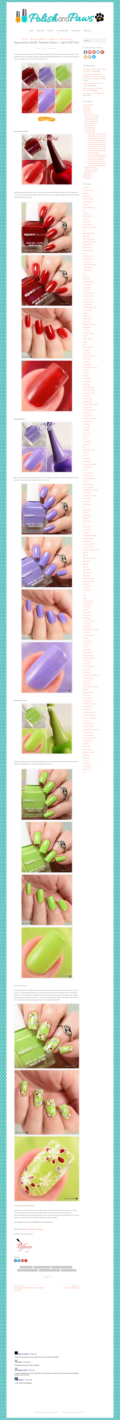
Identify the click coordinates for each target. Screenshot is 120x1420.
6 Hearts (85, 187)
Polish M (85, 609)
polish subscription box (61, 1267)
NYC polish (86, 584)
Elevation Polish (87, 338)
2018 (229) (88, 111)
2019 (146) (88, 108)
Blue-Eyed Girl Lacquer (89, 242)
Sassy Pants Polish (88, 666)
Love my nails (87, 501)
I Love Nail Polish (88, 415)
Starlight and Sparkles (89, 704)
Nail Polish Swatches (38, 39)
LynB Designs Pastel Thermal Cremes (94, 93)
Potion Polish (87, 624)
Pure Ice (85, 647)
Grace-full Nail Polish (89, 390)
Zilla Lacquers (87, 769)
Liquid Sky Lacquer (88, 484)
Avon (84, 210)
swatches (40, 30)
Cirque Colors (87, 287)
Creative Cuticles (88, 301)
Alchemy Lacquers (88, 199)
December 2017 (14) (92, 115)
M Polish (85, 512)
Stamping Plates (88, 701)
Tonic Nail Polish (88, 732)
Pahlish (85, 598)
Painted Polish (87, 604)
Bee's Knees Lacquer (89, 227)
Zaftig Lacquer (87, 766)
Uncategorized (66, 39)
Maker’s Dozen (87, 515)
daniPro (85, 313)
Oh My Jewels (87, 589)
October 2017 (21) (91, 119)
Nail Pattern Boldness (89, 558)
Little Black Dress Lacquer (90, 490)
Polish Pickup (87, 618)
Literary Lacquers (88, 487)
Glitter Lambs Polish (89, 387)
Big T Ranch (86, 236)
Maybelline (86, 518)
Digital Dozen (87, 327)
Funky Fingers (87, 364)
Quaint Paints (87, 649)
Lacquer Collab (87, 461)
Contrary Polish (87, 299)
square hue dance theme (27, 1270)
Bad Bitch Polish (88, 216)
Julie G (85, 438)
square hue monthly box (49, 1270)
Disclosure (76, 30)
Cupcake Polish (87, 304)
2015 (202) (88, 176)
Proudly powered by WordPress (46, 1412)
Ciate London (87, 284)
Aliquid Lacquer (87, 202)
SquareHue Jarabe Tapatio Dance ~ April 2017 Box (102, 155)
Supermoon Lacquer (89, 712)
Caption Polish (87, 270)
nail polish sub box (42, 1267)
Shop (24, 1229)
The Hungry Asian (88, 723)
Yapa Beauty (86, 758)
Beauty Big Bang (88, 224)
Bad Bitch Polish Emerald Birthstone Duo (100, 140)
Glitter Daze (86, 384)
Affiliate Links (87, 196)
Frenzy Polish (87, 358)
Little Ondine (87, 492)
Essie (84, 344)
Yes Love (85, 761)
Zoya (84, 772)
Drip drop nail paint (88, 333)
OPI (84, 592)
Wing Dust (86, 755)
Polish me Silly (87, 612)
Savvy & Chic (87, 669)
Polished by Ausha (88, 621)
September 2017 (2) (92, 121)
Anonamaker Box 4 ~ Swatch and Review (100, 136)
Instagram (39, 1229)
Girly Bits (85, 373)
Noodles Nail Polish (88, 581)
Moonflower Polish (88, 538)
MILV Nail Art (87, 527)
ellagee (85, 341)
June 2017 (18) (90, 127)
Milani (84, 524)
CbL (84, 273)
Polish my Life (87, 615)
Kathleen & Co (87, 441)
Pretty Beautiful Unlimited (90, 629)
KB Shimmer (86, 444)
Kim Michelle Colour (89, 450)
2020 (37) (87, 106)
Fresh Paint (86, 361)
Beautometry (87, 222)
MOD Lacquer (87, 530)
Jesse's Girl (86, 427)
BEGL (84, 230)
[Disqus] (47, 1323)
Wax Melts (86, 743)
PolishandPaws (52, 48)
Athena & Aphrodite (89, 207)
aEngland (85, 193)
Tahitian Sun (86, 721)
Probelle (85, 638)
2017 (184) (88, 113)
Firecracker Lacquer (88, 356)
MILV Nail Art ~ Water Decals (96, 159)
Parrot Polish (87, 607)
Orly (84, 595)
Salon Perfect (87, 664)
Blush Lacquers (87, 247)
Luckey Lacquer (87, 504)
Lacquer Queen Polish (89, 464)
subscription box (69, 1270)
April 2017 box (26, 1267)
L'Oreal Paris (86, 458)
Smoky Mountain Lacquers (90, 686)
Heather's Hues (87, 398)
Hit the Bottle (87, 407)
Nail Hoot (85, 555)
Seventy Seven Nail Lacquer (91, 675)
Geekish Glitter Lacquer (90, 367)
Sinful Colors (86, 681)
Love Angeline (87, 498)
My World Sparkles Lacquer (91, 550)
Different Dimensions (89, 324)
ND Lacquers (87, 569)
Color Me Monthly (88, 293)
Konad (85, 455)
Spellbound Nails (88, 692)
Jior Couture (86, 433)
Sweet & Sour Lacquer (89, 718)
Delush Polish (87, 321)
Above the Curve (88, 190)
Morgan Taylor (87, 541)
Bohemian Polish (88, 250)
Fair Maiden (86, 350)
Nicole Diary (86, 575)
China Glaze (86, 279)
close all (91, 104)
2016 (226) (88, 174)
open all (85, 104)
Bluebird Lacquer (88, 244)
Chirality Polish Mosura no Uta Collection (100, 148)
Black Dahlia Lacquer (89, 239)
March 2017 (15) (91, 167)
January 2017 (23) (91, 171)
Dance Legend (87, 310)
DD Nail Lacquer (87, 319)
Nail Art (50, 30)
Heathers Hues (87, 401)
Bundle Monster (88, 259)
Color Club (86, 290)
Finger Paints (87, 353)
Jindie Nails (86, 430)
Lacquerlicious (87, 467)
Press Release (87, 627)
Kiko (84, 447)
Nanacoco (86, 567)
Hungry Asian (87, 413)
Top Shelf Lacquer (88, 735)
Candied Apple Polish (89, 264)
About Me (87, 30)
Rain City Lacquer (88, 655)
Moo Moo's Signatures (89, 535)
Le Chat (85, 470)
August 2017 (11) (91, 123)
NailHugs (85, 564)
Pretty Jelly (86, 632)
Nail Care (85, 552)
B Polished (86, 213)
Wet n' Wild (86, 746)
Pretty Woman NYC (89, 635)
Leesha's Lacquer (88, 473)
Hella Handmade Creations (91, 404)
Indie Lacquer (87, 421)
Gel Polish (86, 370)
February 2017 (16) (91, 169)
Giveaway (86, 376)
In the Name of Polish (89, 418)
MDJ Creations (87, 521)
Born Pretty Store (88, 256)
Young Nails (86, 763)
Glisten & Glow (87, 381)
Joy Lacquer (86, 435)
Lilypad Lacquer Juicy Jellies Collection (99, 142)
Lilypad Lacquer (87, 475)
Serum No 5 (86, 672)
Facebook (31, 1229)
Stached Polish (87, 698)
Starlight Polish (87, 706)
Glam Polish (86, 378)
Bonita (85, 253)
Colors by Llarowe (88, 296)
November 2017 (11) (92, 117)
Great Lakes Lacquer (89, 393)
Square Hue (53, 39)
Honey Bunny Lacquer (89, 410)
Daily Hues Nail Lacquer (90, 307)
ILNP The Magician (93, 153)
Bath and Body (62, 30)
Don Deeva (86, 330)
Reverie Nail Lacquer (89, 658)
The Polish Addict (88, 726)
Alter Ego (86, 204)
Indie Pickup (86, 424)
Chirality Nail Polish (88, 281)
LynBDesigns (87, 510)
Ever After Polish (88, 347)
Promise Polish (87, 641)
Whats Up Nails (87, 749)
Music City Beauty (88, 547)
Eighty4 (85, 336)
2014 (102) (88, 178)
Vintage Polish (87, 741)
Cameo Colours (87, 261)
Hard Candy (86, 396)
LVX (84, 507)
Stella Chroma (87, 709)
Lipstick (85, 481)
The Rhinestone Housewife (91, 729)
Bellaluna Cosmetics (89, 233)
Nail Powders (87, 561)
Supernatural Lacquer (89, 715)
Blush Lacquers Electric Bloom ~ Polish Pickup (101, 144)
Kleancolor (86, 453)
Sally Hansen (86, 661)
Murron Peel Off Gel (89, 544)
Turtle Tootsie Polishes (90, 738)
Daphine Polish (87, 316)
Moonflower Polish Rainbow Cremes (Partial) (29, 1288)
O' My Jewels (87, 587)
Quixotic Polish (87, 652)
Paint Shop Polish (88, 601)
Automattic (80, 1412)
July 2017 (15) (90, 125)
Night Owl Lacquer (88, 578)
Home (31, 30)
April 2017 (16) (90, 132)
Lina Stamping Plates (89, 478)
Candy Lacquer (87, 267)
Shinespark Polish (88, 678)
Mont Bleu (86, 532)
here (37, 997)
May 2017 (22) (90, 129)
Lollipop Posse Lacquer (89, 495)
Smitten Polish (87, 684)
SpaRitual (86, 689)
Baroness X (86, 219)
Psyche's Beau (87, 644)
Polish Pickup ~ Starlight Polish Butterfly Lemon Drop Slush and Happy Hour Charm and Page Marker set (94, 76)
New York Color (87, 572)
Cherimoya (86, 276)
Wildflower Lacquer (88, 752)
